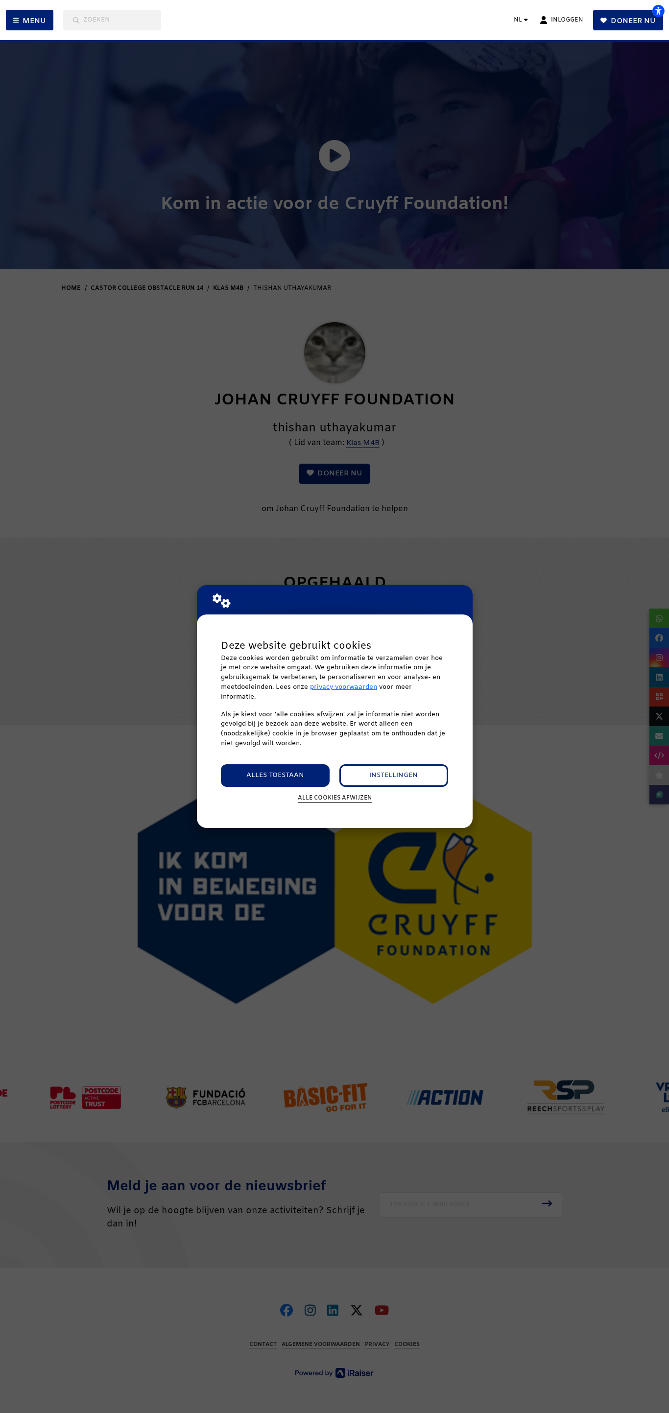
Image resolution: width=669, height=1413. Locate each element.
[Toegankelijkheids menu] (658, 11)
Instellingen (393, 775)
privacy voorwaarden (343, 687)
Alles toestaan (275, 775)
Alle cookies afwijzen (335, 798)
